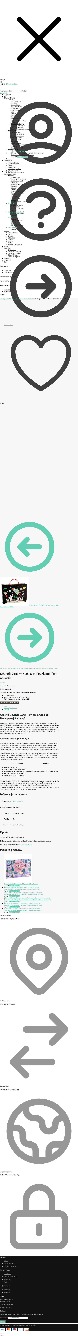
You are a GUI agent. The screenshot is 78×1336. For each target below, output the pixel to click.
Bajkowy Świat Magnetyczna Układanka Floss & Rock (21, 884)
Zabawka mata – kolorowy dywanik (22, 155)
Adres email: (4, 1318)
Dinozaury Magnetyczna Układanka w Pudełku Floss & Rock (23, 905)
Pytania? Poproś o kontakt (9, 702)
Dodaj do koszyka (22, 157)
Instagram (7, 291)
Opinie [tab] (6, 709)
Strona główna (4, 299)
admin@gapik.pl (5, 1301)
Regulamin (7, 1279)
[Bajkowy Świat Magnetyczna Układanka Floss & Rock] (18, 882)
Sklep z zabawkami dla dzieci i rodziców (23, 1325)
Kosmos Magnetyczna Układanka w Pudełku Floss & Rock (22, 889)
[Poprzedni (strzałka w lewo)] (1, 1335)
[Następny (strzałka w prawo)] (2, 1335)
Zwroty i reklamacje (6, 1308)
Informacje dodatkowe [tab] (10, 708)
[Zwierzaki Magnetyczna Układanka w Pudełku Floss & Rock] (22, 908)
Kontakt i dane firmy (10, 1276)
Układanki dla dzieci (28, 299)
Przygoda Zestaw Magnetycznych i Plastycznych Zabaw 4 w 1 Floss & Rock (27, 899)
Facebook (7, 290)
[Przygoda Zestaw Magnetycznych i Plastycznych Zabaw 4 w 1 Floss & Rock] (27, 898)
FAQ (5, 1282)
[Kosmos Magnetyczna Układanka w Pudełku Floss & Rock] (21, 887)
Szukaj (24, 91)
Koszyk (6, 248)
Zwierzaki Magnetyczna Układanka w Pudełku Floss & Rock (22, 910)
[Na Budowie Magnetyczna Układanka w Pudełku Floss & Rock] (23, 893)
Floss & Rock (18, 801)
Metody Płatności (9, 1263)
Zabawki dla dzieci (15, 299)
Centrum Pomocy (9, 171)
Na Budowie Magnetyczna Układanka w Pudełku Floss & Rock (23, 894)
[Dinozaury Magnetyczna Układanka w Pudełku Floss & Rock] (22, 903)
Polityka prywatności (10, 1266)
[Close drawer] (1, 82)
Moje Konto (7, 94)
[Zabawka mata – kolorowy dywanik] (27, 153)
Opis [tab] (5, 706)
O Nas (6, 1261)
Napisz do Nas (4, 281)
